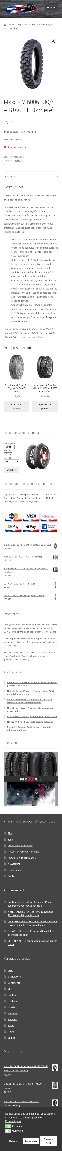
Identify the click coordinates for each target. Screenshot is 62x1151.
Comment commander (20, 845)
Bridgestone (14, 976)
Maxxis (11, 1007)
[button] (53, 41)
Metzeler (13, 1013)
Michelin (12, 1019)
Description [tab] (10, 176)
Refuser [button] (13, 1141)
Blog (10, 839)
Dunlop (12, 994)
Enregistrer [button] (31, 1141)
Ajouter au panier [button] (16, 406)
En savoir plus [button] (13, 1121)
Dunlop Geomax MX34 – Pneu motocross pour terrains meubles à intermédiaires (29, 701)
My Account (14, 863)
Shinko (11, 1037)
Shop (19, 24)
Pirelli (11, 1031)
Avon (10, 970)
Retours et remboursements (23, 851)
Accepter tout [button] (49, 1141)
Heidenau (13, 1001)
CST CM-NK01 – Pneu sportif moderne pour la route (32, 716)
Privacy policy (15, 869)
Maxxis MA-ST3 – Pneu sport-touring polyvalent (30, 721)
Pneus (27, 24)
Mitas (11, 1025)
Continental (14, 982)
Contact (12, 876)
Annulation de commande (22, 857)
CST (10, 988)
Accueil (10, 24)
